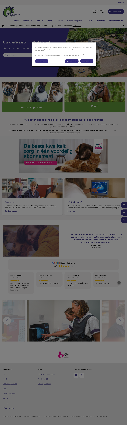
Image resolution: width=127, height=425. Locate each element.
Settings (41, 61)
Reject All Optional (71, 61)
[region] (64, 54)
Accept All (87, 61)
